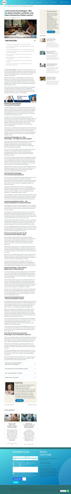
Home (5, 6)
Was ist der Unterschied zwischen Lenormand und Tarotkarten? (13, 363)
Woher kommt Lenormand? (11, 377)
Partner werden (53, 2)
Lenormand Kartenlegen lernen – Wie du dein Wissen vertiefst (19, 61)
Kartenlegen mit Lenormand (9, 118)
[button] (31, 36)
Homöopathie (32, 462)
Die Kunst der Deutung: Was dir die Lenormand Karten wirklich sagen (19, 55)
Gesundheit (16, 464)
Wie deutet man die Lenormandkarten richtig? (16, 368)
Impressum (21, 488)
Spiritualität (15, 6)
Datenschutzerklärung (14, 488)
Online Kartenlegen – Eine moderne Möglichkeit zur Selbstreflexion (19, 58)
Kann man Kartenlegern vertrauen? (13, 373)
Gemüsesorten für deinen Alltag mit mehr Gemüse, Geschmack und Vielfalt (51, 78)
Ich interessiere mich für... (19, 461)
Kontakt (46, 2)
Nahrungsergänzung (26, 464)
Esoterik (19, 6)
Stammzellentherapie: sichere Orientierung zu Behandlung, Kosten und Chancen (52, 64)
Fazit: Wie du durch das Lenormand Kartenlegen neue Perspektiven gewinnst (19, 64)
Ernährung (16, 465)
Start (20, 2)
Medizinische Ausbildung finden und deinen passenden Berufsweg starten (29, 425)
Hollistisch (10, 6)
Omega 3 (16, 462)
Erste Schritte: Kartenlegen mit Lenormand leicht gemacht (20, 49)
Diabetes (23, 465)
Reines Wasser (23, 462)
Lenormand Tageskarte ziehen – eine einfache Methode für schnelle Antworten (20, 52)
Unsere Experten (39, 2)
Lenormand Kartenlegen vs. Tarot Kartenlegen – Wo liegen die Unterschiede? (20, 47)
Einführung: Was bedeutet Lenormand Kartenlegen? (18, 44)
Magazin (31, 2)
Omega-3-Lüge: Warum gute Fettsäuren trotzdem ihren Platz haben (12, 425)
